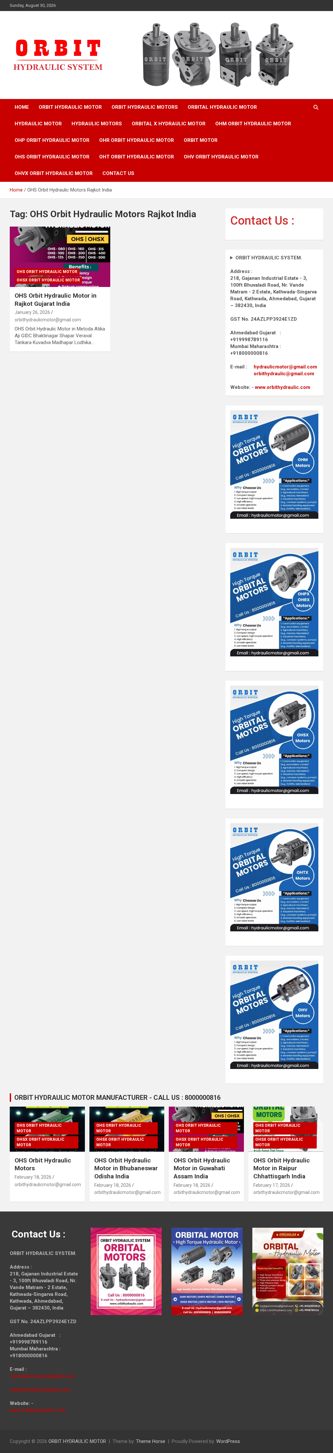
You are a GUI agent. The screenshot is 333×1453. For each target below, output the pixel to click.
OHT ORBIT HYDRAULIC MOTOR (136, 157)
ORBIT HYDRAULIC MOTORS (145, 107)
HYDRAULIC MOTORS (97, 124)
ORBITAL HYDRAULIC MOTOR (222, 107)
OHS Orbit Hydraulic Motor (47, 271)
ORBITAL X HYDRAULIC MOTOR (169, 124)
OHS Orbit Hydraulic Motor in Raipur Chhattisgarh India (281, 1168)
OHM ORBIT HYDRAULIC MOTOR (253, 124)
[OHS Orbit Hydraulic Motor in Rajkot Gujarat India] (60, 257)
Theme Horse (150, 1441)
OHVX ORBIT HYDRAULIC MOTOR (54, 173)
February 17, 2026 (271, 1185)
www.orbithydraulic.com (282, 387)
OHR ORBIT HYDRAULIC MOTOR (136, 140)
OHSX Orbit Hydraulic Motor (48, 280)
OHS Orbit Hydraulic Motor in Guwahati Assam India (202, 1168)
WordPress (228, 1441)
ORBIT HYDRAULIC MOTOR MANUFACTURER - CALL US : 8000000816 (117, 1097)
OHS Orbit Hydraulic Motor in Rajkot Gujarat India (56, 299)
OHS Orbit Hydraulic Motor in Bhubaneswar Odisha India (126, 1168)
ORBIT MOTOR (201, 140)
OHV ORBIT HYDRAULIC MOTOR (221, 157)
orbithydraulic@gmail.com (284, 374)
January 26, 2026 (32, 312)
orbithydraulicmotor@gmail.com (48, 319)
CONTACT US (118, 173)
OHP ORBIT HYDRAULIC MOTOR (52, 140)
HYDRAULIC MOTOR (38, 124)
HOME (22, 107)
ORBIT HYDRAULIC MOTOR (70, 107)
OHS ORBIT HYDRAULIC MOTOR (52, 157)
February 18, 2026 (33, 1177)
